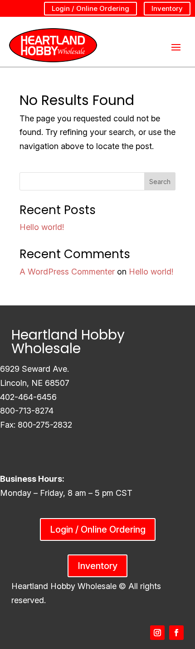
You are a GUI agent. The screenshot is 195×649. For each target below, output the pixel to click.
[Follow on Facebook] (176, 632)
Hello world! (42, 227)
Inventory (167, 8)
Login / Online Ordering (90, 8)
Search (160, 181)
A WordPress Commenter (67, 271)
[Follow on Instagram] (157, 632)
